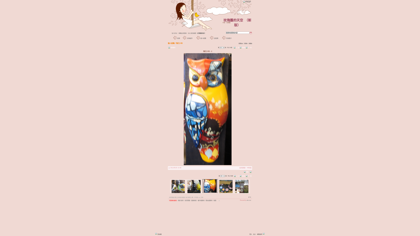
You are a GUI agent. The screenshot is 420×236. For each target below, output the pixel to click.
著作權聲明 (201, 200)
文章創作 (189, 38)
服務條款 (194, 200)
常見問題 (187, 200)
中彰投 (249, 168)
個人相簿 (203, 38)
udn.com (249, 200)
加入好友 (174, 33)
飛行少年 (179, 43)
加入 (254, 234)
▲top (249, 197)
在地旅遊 (242, 168)
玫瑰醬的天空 (233, 20)
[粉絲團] (156, 233)
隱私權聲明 (209, 200)
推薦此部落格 (182, 33)
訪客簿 (216, 38)
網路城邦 (248, 1)
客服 (215, 200)
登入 (250, 234)
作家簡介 (229, 38)
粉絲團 (160, 234)
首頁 (178, 38)
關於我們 (180, 200)
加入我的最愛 (192, 33)
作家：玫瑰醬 (226, 22)
